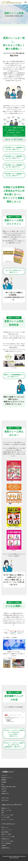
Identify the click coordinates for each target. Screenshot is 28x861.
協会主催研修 (5, 832)
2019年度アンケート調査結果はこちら (13, 148)
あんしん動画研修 (6, 843)
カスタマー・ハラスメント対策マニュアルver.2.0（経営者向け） (13, 744)
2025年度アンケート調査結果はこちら (13, 174)
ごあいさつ (4, 775)
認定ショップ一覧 (6, 810)
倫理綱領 (3, 779)
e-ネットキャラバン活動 (7, 836)
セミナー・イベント (6, 829)
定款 (2, 784)
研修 (2, 812)
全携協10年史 (5, 793)
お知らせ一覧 (5, 798)
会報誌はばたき (5, 838)
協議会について (5, 808)
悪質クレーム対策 (6, 834)
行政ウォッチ (5, 827)
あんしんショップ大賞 (7, 815)
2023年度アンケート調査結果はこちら (13, 166)
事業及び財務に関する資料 (8, 786)
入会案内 (3, 791)
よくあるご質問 (5, 817)
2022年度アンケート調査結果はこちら (13, 157)
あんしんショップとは (7, 819)
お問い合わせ (5, 800)
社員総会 (3, 845)
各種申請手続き (5, 847)
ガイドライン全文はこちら (13, 271)
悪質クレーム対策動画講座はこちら (13, 375)
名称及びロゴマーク (6, 777)
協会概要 (3, 782)
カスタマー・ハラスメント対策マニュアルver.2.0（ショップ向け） (13, 733)
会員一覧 (3, 788)
